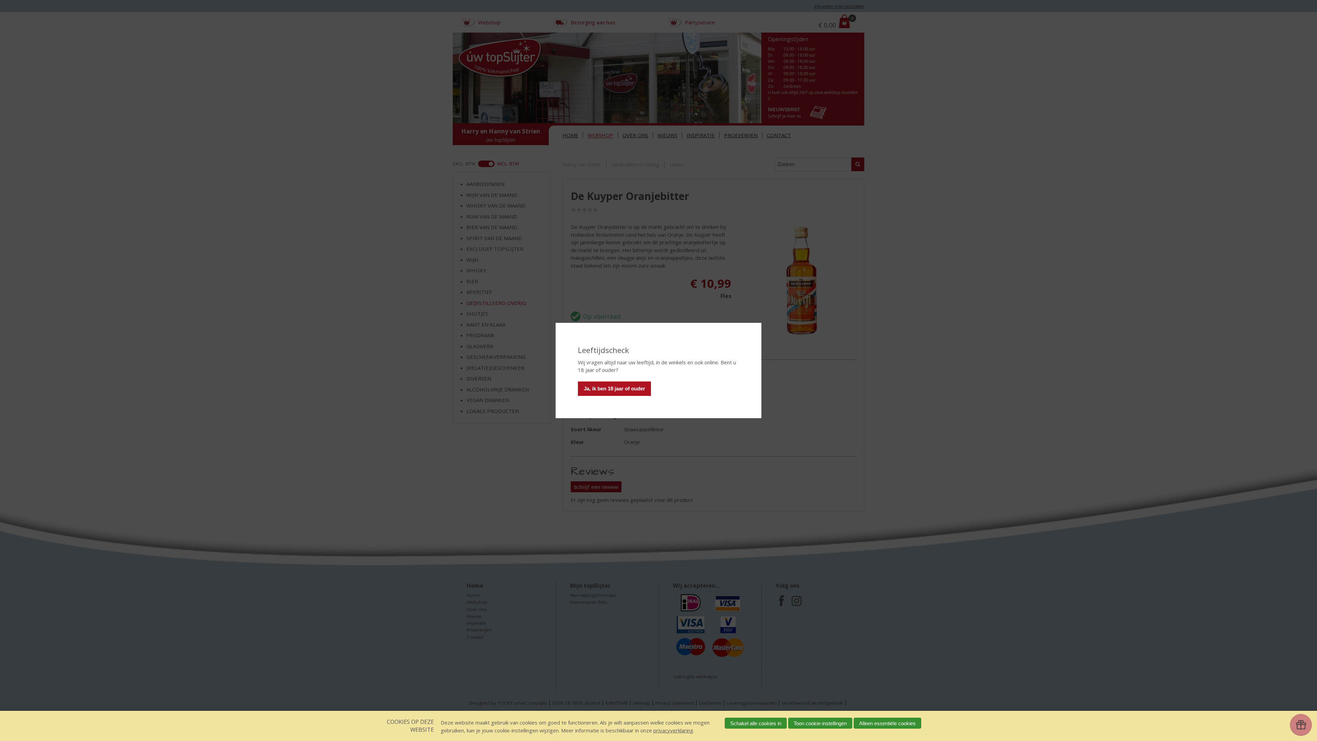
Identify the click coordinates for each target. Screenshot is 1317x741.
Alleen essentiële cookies (887, 723)
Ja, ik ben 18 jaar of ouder (614, 388)
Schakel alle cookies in (755, 723)
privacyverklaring (673, 730)
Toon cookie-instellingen (820, 723)
